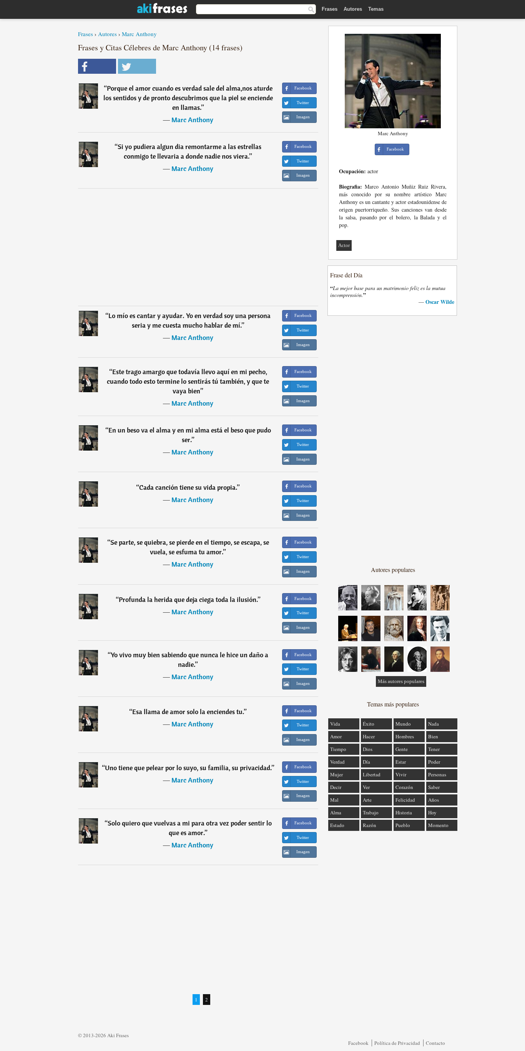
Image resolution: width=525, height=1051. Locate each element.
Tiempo (338, 749)
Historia (403, 812)
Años (433, 799)
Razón (369, 825)
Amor (336, 736)
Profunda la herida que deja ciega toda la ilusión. (188, 599)
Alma (335, 812)
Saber (434, 787)
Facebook (358, 1042)
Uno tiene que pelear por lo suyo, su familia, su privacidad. (188, 767)
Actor (344, 245)
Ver (366, 787)
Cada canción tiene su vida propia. (188, 487)
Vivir (400, 774)
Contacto (435, 1042)
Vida (335, 723)
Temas (376, 9)
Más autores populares (401, 681)
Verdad (337, 761)
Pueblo (402, 825)
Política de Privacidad (397, 1042)
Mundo (403, 723)
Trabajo (371, 812)
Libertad (371, 774)
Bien (433, 736)
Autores (353, 9)
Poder (434, 761)
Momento (438, 825)
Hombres (404, 736)
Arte (367, 799)
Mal (334, 799)
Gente (401, 749)
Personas (437, 774)
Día (366, 761)
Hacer (369, 736)
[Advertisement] (198, 247)
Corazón (404, 787)
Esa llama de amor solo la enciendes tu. (188, 711)
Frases (329, 9)
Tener (434, 749)
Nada (433, 723)
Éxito (368, 723)
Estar (400, 761)
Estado (337, 825)
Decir (335, 787)
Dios (367, 749)
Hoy (432, 812)
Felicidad (405, 799)
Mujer (336, 774)
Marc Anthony (139, 34)
